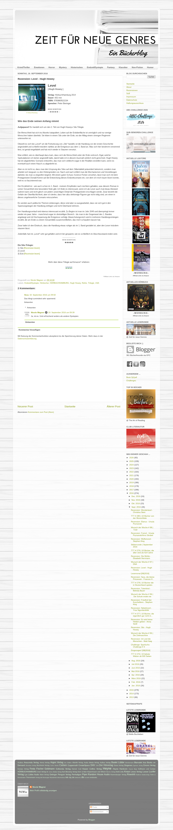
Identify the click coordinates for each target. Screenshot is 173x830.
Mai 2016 (136, 671)
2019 (131, 483)
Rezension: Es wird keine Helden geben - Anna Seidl (141, 622)
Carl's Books (54, 765)
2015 (131, 690)
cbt (73, 777)
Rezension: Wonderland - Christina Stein (142, 511)
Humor (150, 67)
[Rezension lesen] (32, 248)
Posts (94, 807)
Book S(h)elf (131, 377)
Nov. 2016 (136, 500)
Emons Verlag (149, 765)
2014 (131, 694)
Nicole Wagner (37, 313)
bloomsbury (61, 777)
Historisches (77, 67)
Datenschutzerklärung (27, 339)
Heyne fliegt (133, 769)
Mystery (63, 67)
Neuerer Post (25, 406)
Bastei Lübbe (117, 762)
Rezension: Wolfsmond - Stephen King (141, 540)
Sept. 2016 (136, 507)
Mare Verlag (44, 775)
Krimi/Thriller (23, 67)
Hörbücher (44, 283)
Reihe (84, 283)
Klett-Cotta (120, 772)
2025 (131, 461)
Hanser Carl (76, 769)
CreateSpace (84, 765)
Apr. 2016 (136, 675)
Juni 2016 (136, 668)
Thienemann (30, 777)
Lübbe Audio (33, 775)
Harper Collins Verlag (92, 769)
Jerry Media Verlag (55, 772)
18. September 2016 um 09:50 (42, 295)
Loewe (145, 772)
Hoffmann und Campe (146, 769)
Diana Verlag (119, 765)
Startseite (69, 406)
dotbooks (78, 777)
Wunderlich (53, 777)
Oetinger (53, 775)
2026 (131, 458)
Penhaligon (76, 775)
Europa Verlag (23, 769)
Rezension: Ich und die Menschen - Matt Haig (141, 640)
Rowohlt (131, 774)
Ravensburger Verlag (118, 775)
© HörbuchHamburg (31, 112)
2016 (131, 493)
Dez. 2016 (136, 496)
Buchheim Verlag (43, 765)
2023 (131, 468)
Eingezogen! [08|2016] (140, 650)
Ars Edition (68, 762)
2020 (131, 479)
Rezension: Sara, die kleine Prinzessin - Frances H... (142, 578)
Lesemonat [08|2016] (140, 574)
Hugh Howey (75, 283)
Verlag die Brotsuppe (42, 777)
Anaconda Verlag (31, 762)
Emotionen (39, 67)
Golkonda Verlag (63, 769)
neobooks (93, 777)
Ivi (47, 772)
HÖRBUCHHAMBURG (59, 283)
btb (67, 777)
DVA (97, 765)
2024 (131, 465)
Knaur (127, 771)
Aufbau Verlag (105, 763)
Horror (52, 67)
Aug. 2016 (136, 661)
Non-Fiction (137, 67)
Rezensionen (132, 90)
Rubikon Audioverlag (142, 774)
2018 (131, 486)
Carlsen (63, 765)
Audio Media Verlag (91, 763)
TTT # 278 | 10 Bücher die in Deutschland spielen (142, 584)
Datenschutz (131, 100)
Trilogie (91, 283)
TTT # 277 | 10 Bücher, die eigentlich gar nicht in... (142, 615)
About (128, 87)
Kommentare (97, 812)
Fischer (40, 768)
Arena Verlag (45, 763)
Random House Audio (99, 774)
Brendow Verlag (31, 765)
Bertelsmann (129, 762)
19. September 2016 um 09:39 (61, 313)
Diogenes (128, 765)
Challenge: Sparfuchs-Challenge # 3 (140, 646)
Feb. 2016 (136, 682)
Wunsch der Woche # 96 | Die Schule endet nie (142, 595)
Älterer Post (113, 406)
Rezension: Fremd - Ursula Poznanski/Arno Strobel (142, 534)
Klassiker (123, 67)
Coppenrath (73, 765)
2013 (131, 697)
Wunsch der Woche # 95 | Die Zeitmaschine (142, 634)
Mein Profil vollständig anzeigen (43, 791)
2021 (131, 475)
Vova (26, 295)
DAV (93, 765)
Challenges (131, 381)
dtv (82, 777)
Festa (32, 768)
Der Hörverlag (106, 765)
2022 (131, 472)
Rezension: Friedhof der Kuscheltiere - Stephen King (141, 602)
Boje (144, 763)
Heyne (107, 768)
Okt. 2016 (136, 504)
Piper (84, 774)
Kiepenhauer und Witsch (96, 772)
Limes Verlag (136, 772)
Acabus (20, 763)
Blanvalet (138, 762)
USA (97, 283)
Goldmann (50, 768)
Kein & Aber (82, 772)
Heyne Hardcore (120, 769)
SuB (128, 93)
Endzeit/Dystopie (95, 67)
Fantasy (111, 67)
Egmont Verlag (138, 765)
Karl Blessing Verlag (69, 772)
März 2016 (136, 678)
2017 (131, 490)
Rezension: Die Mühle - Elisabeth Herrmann (141, 557)
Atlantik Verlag (77, 763)
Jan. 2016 (136, 686)
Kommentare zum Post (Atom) (41, 412)
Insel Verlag (41, 772)
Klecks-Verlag (110, 772)
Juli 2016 (136, 664)
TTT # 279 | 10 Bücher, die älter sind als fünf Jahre (142, 551)
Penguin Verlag (64, 775)
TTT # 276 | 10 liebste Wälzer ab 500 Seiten (141, 655)
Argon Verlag (56, 762)
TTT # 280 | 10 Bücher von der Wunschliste (142, 517)
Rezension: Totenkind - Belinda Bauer (141, 590)
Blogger (91, 820)
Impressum (131, 97)
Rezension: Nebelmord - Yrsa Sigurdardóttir (141, 609)
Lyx (26, 775)
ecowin (87, 777)
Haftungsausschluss (135, 103)
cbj (70, 777)
